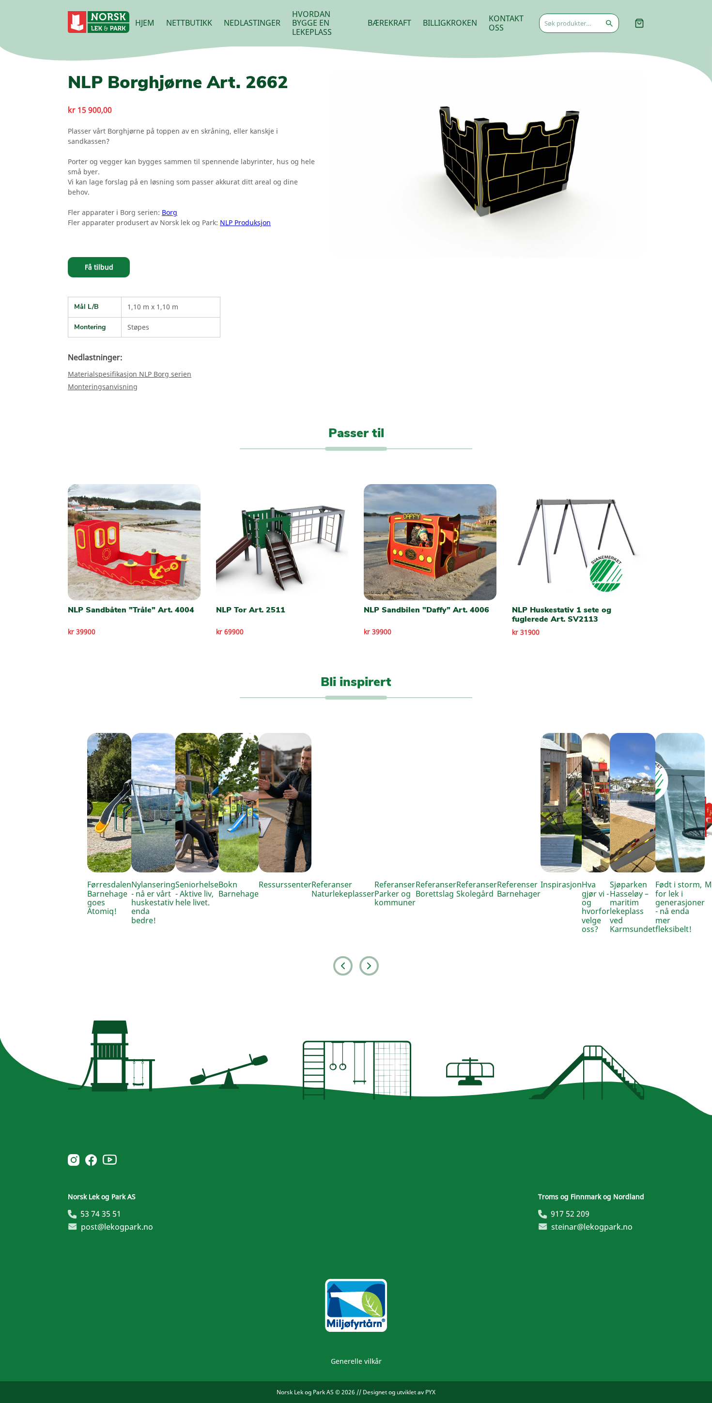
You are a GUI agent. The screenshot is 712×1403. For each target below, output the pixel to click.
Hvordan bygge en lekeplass (312, 23)
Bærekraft (389, 22)
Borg (169, 212)
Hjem (145, 22)
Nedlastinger (252, 22)
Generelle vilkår (356, 1361)
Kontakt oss (506, 22)
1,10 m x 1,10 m (152, 306)
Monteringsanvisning (103, 386)
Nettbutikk (189, 22)
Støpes (138, 327)
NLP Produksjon (245, 222)
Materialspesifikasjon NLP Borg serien (129, 374)
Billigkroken (450, 22)
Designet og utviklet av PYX (399, 1392)
